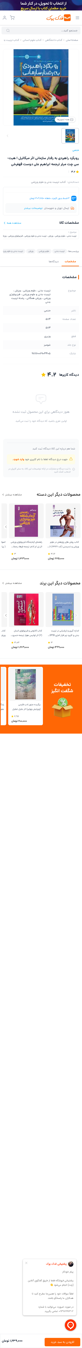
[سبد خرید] (12, 17)
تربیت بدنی (60, 251)
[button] (6, 527)
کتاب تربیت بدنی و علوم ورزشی (48, 182)
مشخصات (70, 261)
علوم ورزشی (44, 251)
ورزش (30, 251)
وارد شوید (18, 459)
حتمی (75, 150)
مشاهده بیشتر (13, 495)
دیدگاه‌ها (54, 261)
